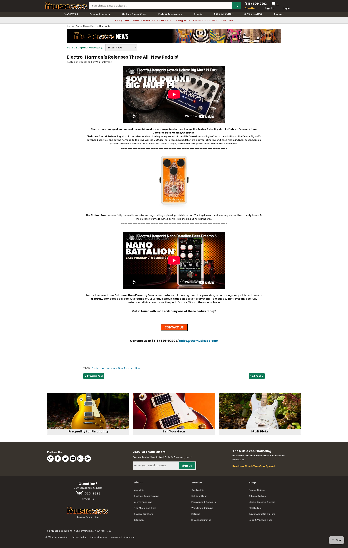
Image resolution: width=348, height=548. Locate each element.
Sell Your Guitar (223, 13)
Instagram (80, 458)
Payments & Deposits (203, 502)
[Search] (236, 5)
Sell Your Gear (199, 496)
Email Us (88, 499)
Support (279, 14)
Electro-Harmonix (102, 368)
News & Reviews (253, 13)
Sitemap (139, 520)
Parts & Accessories (170, 14)
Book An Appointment (146, 496)
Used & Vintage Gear (260, 520)
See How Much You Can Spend (253, 466)
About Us (139, 490)
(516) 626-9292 (256, 4)
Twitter (65, 458)
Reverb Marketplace (50, 458)
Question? (251, 8)
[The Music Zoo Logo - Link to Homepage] (66, 6)
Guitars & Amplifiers (134, 14)
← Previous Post (93, 375)
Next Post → (257, 375)
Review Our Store (143, 514)
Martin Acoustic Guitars (262, 502)
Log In (286, 8)
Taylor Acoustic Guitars (262, 514)
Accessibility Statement (123, 537)
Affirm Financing (143, 502)
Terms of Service (98, 537)
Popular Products (100, 14)
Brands (198, 14)
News (138, 368)
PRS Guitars (255, 508)
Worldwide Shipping (202, 508)
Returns (195, 514)
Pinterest (87, 458)
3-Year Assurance (201, 520)
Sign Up (269, 8)
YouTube (73, 458)
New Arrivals (71, 13)
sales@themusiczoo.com (198, 341)
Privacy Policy (79, 537)
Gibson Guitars (257, 496)
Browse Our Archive (88, 517)
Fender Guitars (257, 490)
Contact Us (197, 490)
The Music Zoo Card (145, 508)
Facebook (58, 458)
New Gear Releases (123, 368)
